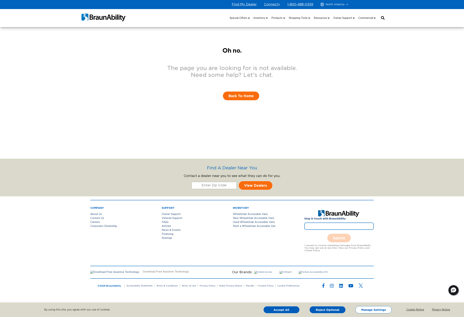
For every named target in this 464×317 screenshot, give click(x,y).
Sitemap (167, 238)
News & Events (171, 230)
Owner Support (171, 214)
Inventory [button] (259, 18)
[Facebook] (323, 287)
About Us (96, 214)
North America (335, 4)
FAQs (165, 222)
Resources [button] (321, 18)
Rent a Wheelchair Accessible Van (254, 226)
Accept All (281, 309)
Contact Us (97, 218)
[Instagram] (332, 287)
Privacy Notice (438, 309)
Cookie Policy (266, 286)
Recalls (250, 286)
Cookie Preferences (288, 286)
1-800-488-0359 (300, 4)
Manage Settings (373, 309)
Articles (166, 226)
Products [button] (277, 18)
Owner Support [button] (343, 18)
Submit (339, 238)
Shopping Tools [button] (298, 18)
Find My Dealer (244, 4)
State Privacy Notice (230, 286)
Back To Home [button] (241, 96)
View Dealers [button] (255, 185)
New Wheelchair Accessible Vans (253, 218)
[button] (383, 18)
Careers (95, 222)
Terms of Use (189, 286)
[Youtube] (350, 287)
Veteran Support (172, 218)
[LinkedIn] (341, 287)
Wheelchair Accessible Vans (250, 214)
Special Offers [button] (239, 18)
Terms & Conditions (167, 286)
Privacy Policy (207, 286)
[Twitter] (361, 286)
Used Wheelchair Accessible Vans (254, 222)
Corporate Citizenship (103, 226)
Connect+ (272, 4)
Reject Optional (327, 309)
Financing (167, 234)
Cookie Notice (412, 309)
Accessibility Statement (140, 286)
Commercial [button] (366, 18)
